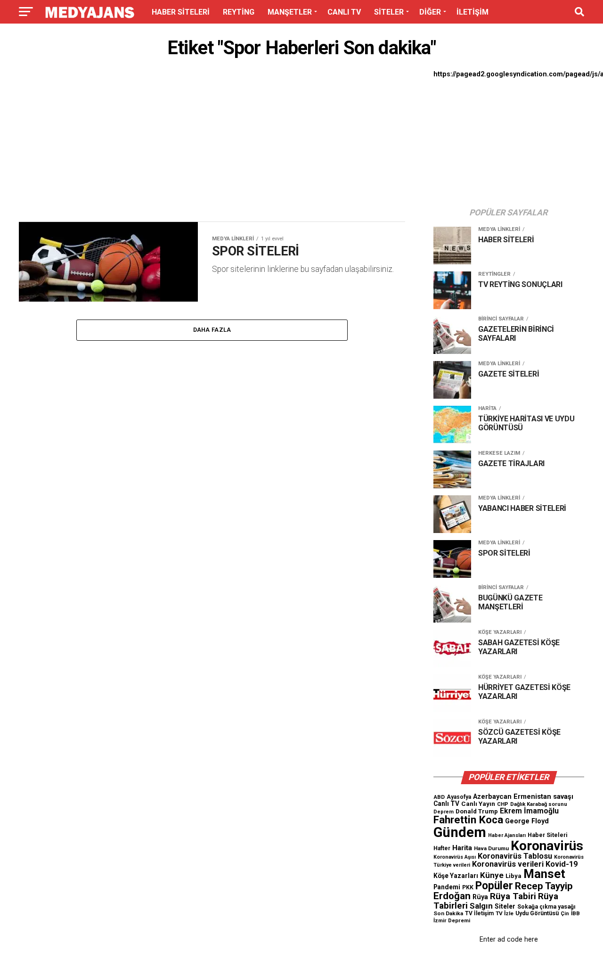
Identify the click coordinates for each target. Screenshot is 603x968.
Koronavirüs (547, 845)
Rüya (480, 897)
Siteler (505, 906)
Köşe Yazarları (455, 875)
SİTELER (389, 12)
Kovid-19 (562, 864)
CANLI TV (344, 12)
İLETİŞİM (472, 12)
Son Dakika (448, 913)
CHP (502, 804)
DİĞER (430, 12)
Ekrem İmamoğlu (529, 810)
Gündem (459, 832)
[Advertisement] (212, 142)
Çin (565, 914)
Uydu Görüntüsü (537, 913)
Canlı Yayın (478, 803)
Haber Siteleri (548, 834)
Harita (462, 848)
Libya (513, 875)
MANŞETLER (290, 12)
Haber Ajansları (507, 835)
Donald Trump (477, 811)
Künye (492, 875)
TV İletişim (479, 913)
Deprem (443, 812)
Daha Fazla (212, 329)
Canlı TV (446, 803)
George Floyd (527, 821)
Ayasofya (459, 797)
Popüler (494, 885)
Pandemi (446, 887)
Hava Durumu (491, 848)
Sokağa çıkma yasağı (546, 906)
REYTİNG (238, 12)
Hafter (441, 848)
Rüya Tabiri (513, 896)
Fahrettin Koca (468, 819)
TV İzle (504, 913)
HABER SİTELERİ (181, 12)
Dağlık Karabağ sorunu (538, 804)
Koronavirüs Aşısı (454, 857)
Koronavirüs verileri (508, 864)
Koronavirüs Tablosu (515, 856)
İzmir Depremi (451, 921)
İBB (575, 913)
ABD (439, 797)
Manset (544, 874)
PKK (467, 887)
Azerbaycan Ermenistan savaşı (523, 796)
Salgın (481, 906)
